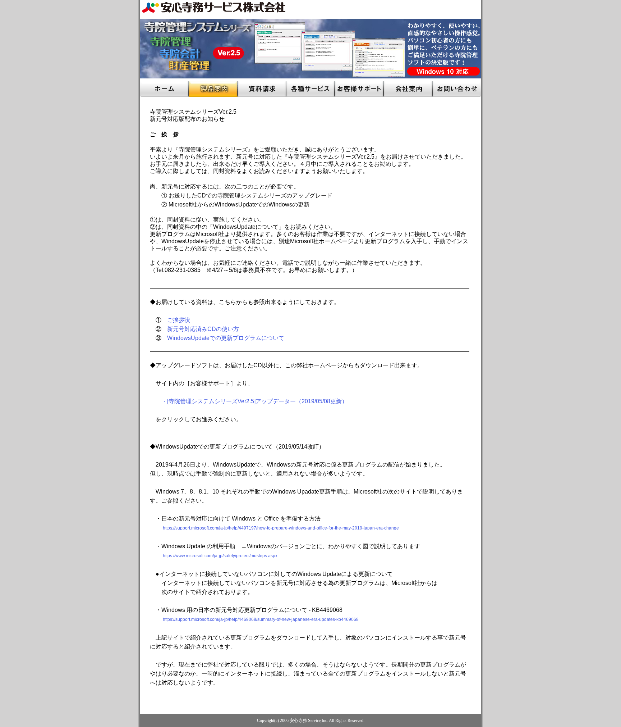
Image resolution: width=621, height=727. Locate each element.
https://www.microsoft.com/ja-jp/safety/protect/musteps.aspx (220, 555)
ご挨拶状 (178, 320)
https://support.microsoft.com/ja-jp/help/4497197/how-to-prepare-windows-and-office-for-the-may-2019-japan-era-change (274, 528)
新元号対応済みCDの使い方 (203, 329)
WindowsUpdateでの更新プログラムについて (225, 338)
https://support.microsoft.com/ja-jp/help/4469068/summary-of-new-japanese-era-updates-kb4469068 (254, 619)
